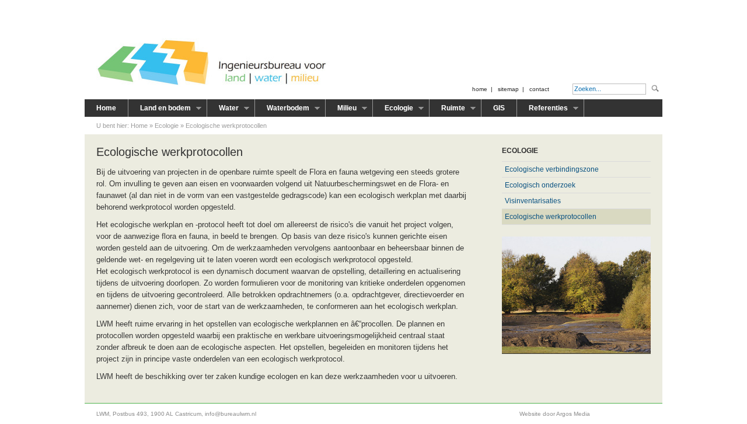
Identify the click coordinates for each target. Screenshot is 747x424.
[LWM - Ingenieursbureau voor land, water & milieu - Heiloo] (213, 85)
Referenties (542, 110)
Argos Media (573, 414)
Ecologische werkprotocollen (226, 125)
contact (539, 89)
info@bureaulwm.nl (230, 414)
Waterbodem (282, 110)
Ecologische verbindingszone (552, 169)
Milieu (341, 110)
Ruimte (447, 110)
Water (223, 110)
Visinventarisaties (533, 201)
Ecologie (393, 110)
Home (106, 108)
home (479, 89)
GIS (499, 108)
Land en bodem (159, 110)
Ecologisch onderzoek (540, 185)
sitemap (508, 89)
